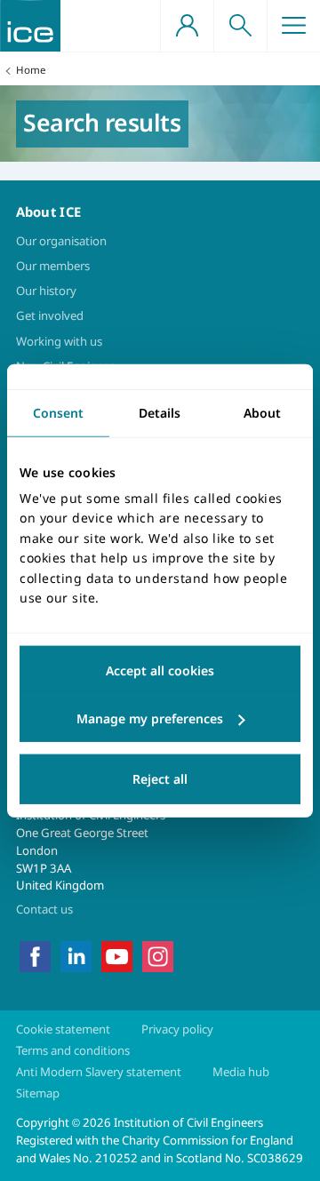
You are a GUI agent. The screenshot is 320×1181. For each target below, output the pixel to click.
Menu (293, 26)
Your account (186, 26)
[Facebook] (35, 955)
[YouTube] (116, 955)
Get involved (50, 315)
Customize (160, 719)
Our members (53, 266)
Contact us (44, 909)
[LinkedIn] (76, 955)
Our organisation (61, 241)
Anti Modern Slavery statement (98, 1072)
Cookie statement (63, 1029)
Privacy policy (177, 1029)
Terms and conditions (73, 1050)
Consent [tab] (58, 411)
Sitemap (38, 1093)
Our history (46, 291)
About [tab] (262, 411)
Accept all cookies (160, 670)
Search (240, 26)
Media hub (240, 1072)
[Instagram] (157, 955)
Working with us (59, 341)
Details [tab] (159, 411)
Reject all (160, 778)
